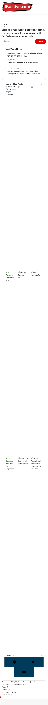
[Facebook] (14, 662)
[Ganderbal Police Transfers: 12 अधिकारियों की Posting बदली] (36, 87)
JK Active (35, 682)
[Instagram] (34, 662)
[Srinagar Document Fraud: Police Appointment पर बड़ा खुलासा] (24, 278)
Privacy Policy (7, 695)
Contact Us (6, 690)
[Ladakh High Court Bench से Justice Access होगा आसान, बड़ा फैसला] (24, 464)
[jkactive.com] (17, 7)
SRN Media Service (18, 684)
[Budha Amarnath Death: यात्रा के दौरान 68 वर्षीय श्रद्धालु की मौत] (36, 275)
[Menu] (45, 8)
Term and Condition (9, 692)
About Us (5, 687)
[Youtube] (24, 672)
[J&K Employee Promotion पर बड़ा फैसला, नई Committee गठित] (11, 469)
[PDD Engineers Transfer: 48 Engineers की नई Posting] (11, 280)
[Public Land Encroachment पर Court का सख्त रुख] (11, 94)
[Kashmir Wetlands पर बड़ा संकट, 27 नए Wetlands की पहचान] (36, 469)
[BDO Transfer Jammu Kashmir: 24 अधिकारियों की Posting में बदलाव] (24, 87)
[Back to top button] (0, 697)
